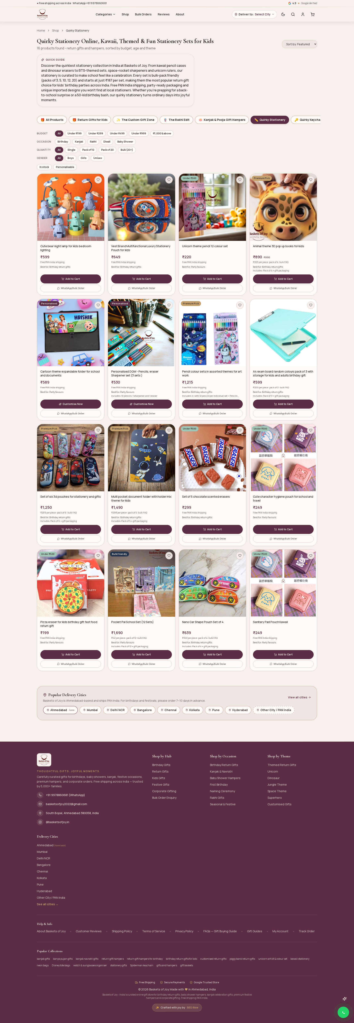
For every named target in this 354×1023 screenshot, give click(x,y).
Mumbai (92, 710)
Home (41, 30)
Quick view (73, 235)
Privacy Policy (184, 931)
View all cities (297, 697)
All (59, 133)
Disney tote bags (61, 965)
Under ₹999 (139, 133)
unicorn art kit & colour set (272, 959)
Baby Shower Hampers (225, 778)
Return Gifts (160, 771)
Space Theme (277, 791)
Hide (320, 1003)
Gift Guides (254, 931)
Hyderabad (240, 710)
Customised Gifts (280, 804)
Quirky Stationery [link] (77, 30)
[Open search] (292, 14)
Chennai (171, 710)
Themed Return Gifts (282, 765)
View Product (335, 1003)
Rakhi (93, 141)
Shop (125, 14)
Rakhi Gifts (217, 798)
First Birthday (219, 784)
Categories (104, 14)
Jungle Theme (277, 784)
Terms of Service (153, 931)
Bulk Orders (143, 14)
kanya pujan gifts (63, 959)
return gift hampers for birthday (145, 959)
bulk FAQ (283, 262)
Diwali (106, 141)
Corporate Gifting (164, 791)
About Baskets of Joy (51, 931)
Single (71, 150)
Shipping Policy (122, 931)
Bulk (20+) (127, 150)
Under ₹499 (117, 133)
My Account (280, 931)
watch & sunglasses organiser (90, 965)
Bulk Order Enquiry (164, 798)
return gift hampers (113, 959)
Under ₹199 (75, 133)
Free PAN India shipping (52, 262)
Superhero (275, 798)
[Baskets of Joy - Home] (42, 14)
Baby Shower (125, 141)
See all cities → (47, 904)
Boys (71, 158)
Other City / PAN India (275, 710)
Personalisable (65, 167)
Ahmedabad (62, 710)
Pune (216, 710)
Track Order (307, 931)
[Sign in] (302, 14)
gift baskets (186, 965)
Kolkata (194, 710)
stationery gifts (118, 965)
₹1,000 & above (162, 133)
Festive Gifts (160, 784)
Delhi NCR (117, 710)
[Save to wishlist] (98, 180)
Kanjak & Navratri (221, 771)
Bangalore (144, 710)
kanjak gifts (43, 959)
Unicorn (273, 771)
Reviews (164, 14)
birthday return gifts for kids (181, 959)
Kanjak (79, 141)
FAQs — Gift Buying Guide (220, 931)
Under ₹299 (95, 133)
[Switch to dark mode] (283, 14)
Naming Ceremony (222, 791)
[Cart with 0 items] (312, 14)
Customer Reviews (89, 931)
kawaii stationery (299, 959)
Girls (83, 158)
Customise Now (73, 404)
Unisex (97, 158)
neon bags (43, 965)
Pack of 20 (107, 150)
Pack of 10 (88, 150)
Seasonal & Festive (223, 804)
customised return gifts (213, 959)
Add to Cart (72, 279)
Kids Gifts (158, 778)
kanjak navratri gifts (87, 959)
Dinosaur (274, 778)
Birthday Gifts (161, 765)
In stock (44, 167)
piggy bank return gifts (242, 959)
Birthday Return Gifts (224, 765)
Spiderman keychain (141, 965)
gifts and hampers (167, 965)
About (180, 14)
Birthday (63, 141)
